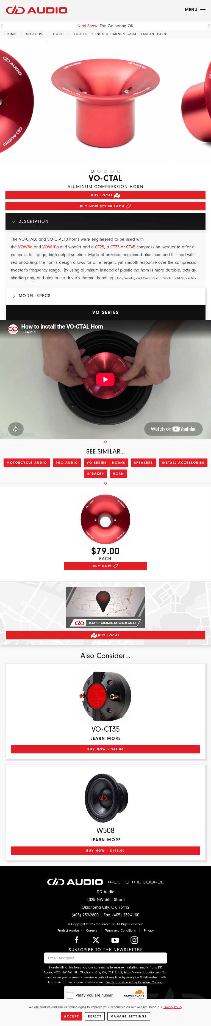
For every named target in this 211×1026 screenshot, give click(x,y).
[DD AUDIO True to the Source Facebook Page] (77, 939)
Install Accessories (183, 463)
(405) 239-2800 (85, 915)
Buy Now (102, 566)
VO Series (105, 312)
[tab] (92, 171)
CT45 (130, 247)
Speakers (143, 463)
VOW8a (25, 247)
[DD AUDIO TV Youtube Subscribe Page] (115, 939)
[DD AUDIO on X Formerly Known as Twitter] (96, 939)
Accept (71, 1016)
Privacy (149, 930)
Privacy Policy (172, 1007)
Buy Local (102, 195)
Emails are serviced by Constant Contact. (134, 982)
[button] (195, 9)
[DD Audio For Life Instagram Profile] (134, 939)
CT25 (99, 247)
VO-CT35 (105, 729)
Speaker (95, 474)
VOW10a (50, 247)
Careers (91, 930)
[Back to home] (37, 9)
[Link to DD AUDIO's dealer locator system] (105, 607)
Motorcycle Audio (27, 463)
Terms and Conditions (120, 930)
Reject (95, 1016)
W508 (105, 830)
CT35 (115, 247)
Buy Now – (105, 749)
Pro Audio (67, 463)
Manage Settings (128, 1016)
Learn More (105, 738)
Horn (118, 474)
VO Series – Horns (106, 463)
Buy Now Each (102, 206)
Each (105, 558)
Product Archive (68, 930)
